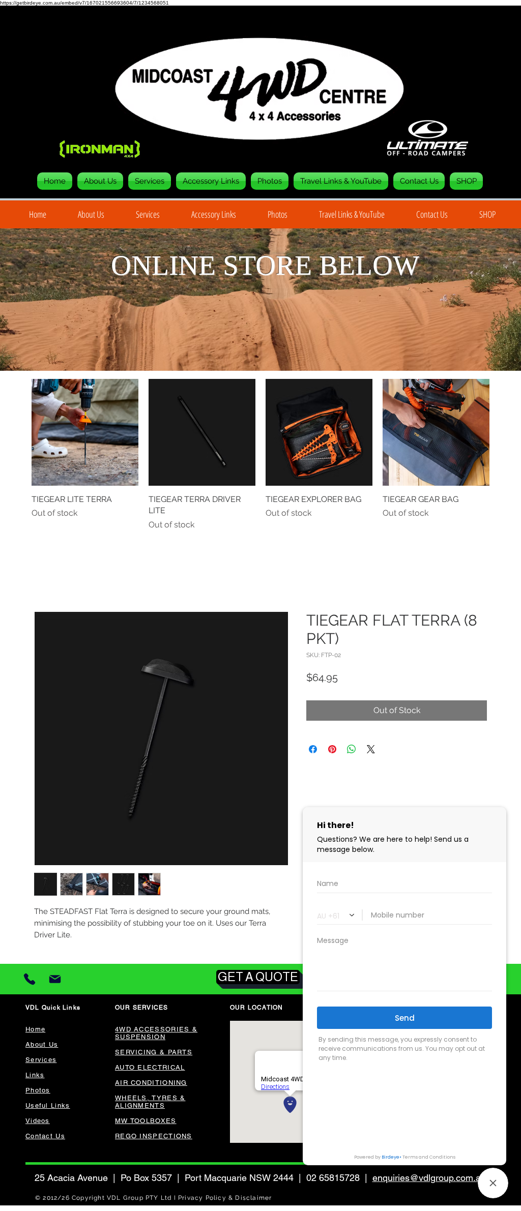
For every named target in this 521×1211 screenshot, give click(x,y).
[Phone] (29, 980)
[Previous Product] (17, 432)
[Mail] (54, 980)
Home (45, 575)
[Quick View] (85, 432)
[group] (260, 455)
